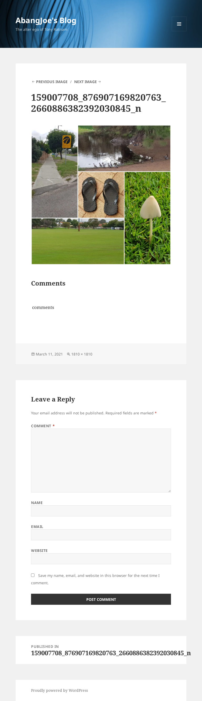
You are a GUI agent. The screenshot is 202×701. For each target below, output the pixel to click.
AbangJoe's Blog (46, 20)
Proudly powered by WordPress (59, 690)
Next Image (85, 81)
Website (39, 550)
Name (37, 502)
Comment (43, 425)
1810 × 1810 (81, 354)
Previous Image (52, 81)
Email (37, 526)
